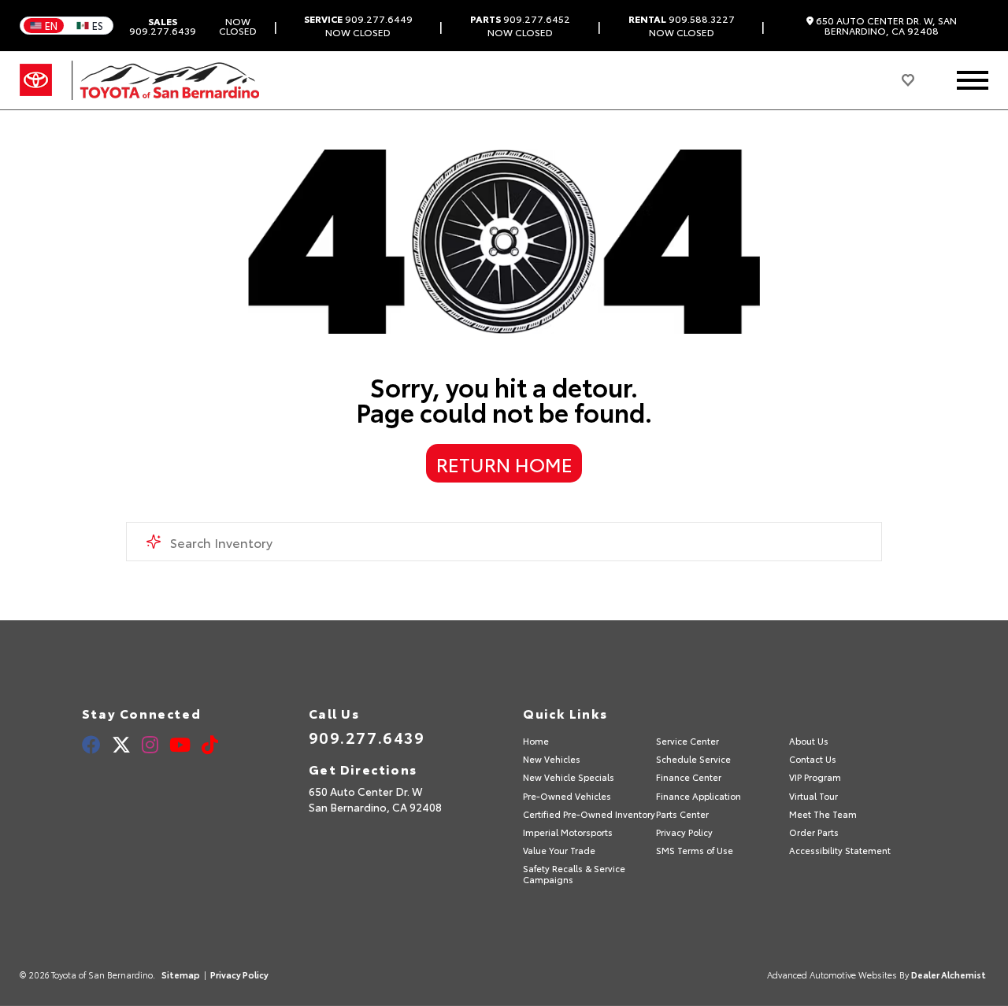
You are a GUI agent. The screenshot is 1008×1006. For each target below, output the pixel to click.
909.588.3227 (681, 19)
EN (51, 25)
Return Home (504, 463)
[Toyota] (36, 80)
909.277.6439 (162, 26)
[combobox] (504, 541)
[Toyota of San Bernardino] (165, 80)
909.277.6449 (358, 19)
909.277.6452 (520, 19)
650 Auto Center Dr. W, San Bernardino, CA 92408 (885, 25)
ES (97, 25)
